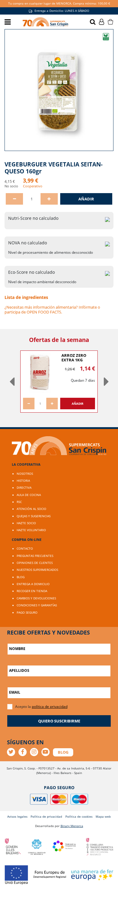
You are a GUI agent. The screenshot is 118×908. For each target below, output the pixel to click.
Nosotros (25, 473)
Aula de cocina (29, 495)
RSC (19, 502)
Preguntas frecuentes (35, 556)
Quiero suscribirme (59, 721)
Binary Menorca (72, 826)
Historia (23, 480)
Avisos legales (17, 816)
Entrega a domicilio (33, 584)
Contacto (25, 548)
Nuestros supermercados (37, 570)
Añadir (86, 199)
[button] (12, 381)
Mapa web (103, 816)
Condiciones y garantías (37, 605)
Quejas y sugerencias (34, 516)
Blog (21, 577)
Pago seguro (27, 612)
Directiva (24, 487)
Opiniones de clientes (35, 563)
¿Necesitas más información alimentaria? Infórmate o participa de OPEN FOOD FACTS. (52, 309)
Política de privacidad (46, 816)
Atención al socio (31, 509)
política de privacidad (49, 706)
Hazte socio (26, 523)
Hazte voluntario (31, 530)
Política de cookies (79, 816)
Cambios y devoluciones (36, 598)
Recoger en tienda (32, 591)
